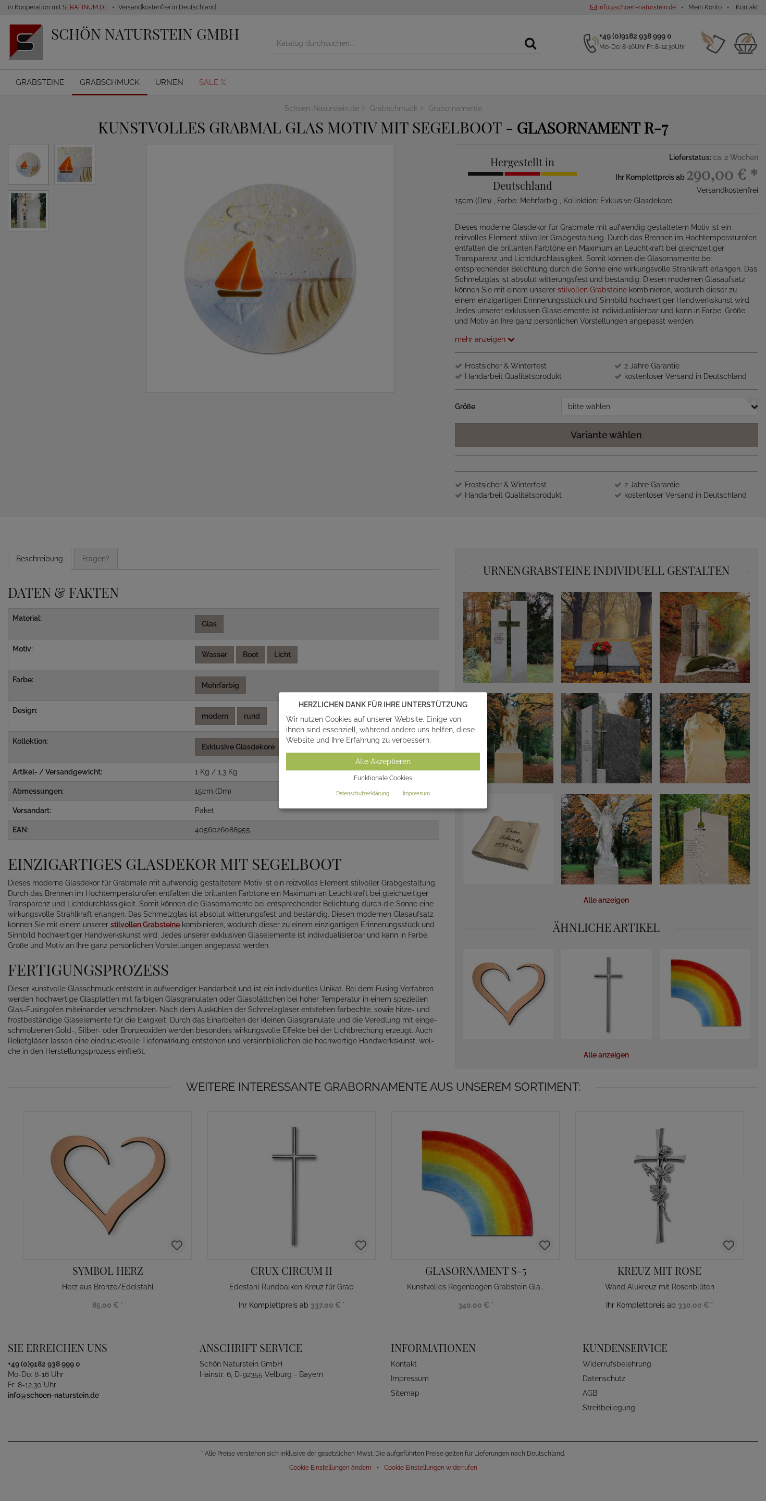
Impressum (416, 793)
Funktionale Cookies (383, 778)
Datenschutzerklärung (362, 793)
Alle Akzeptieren (383, 761)
